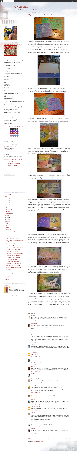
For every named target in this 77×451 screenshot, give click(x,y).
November (8, 209)
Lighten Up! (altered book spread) (13, 251)
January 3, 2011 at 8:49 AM (35, 356)
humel (32, 428)
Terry (32, 344)
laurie (32, 399)
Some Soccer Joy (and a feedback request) (14, 247)
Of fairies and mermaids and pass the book (14, 243)
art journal (42, 309)
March (7, 225)
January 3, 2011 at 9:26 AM (35, 377)
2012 (6, 204)
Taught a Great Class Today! (11, 259)
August (8, 215)
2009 (6, 281)
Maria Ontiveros (14, 287)
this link (35, 207)
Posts (6, 172)
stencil (48, 309)
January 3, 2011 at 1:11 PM (35, 383)
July (7, 217)
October (8, 211)
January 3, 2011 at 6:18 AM (35, 342)
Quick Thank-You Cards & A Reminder (14, 245)
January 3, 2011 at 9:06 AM (35, 364)
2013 (6, 202)
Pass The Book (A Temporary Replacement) (15, 253)
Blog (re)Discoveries (10, 269)
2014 (6, 200)
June (7, 219)
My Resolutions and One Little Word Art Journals (43, 15)
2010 (6, 279)
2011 (6, 206)
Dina (32, 358)
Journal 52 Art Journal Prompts (13, 165)
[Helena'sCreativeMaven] (14, 136)
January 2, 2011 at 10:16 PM (35, 321)
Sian (32, 366)
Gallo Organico (20, 6)
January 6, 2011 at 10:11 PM (35, 426)
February (8, 227)
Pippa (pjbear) (34, 378)
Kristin (32, 423)
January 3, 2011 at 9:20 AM (35, 371)
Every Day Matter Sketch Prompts (13, 163)
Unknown (33, 352)
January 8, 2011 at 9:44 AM (35, 433)
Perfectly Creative (34, 406)
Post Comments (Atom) (38, 441)
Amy (32, 315)
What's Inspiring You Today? (12, 238)
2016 (6, 196)
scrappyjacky (33, 385)
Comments (7, 174)
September (8, 213)
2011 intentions (35, 309)
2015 (6, 198)
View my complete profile (15, 293)
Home (49, 438)
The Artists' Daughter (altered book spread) (14, 273)
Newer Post (30, 438)
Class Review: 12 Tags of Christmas (13, 263)
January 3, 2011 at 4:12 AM (35, 333)
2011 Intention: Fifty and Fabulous (13, 271)
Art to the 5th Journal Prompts (13, 161)
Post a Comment (30, 436)
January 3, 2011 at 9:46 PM (35, 410)
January (8, 229)
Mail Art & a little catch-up (11, 233)
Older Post (68, 438)
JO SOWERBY (34, 323)
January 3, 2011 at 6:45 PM (35, 404)
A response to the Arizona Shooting (13, 265)
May (7, 221)
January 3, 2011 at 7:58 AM (35, 350)
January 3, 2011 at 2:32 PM (35, 392)
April (7, 223)
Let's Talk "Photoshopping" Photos (13, 261)
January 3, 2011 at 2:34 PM (35, 397)
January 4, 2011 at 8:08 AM (35, 421)
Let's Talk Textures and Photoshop (13, 257)
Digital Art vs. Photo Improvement (13, 249)
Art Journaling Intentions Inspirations (13, 267)
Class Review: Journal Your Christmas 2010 (15, 255)
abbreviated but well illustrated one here (53, 205)
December (8, 207)
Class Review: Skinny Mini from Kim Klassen (15, 231)
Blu (32, 373)
